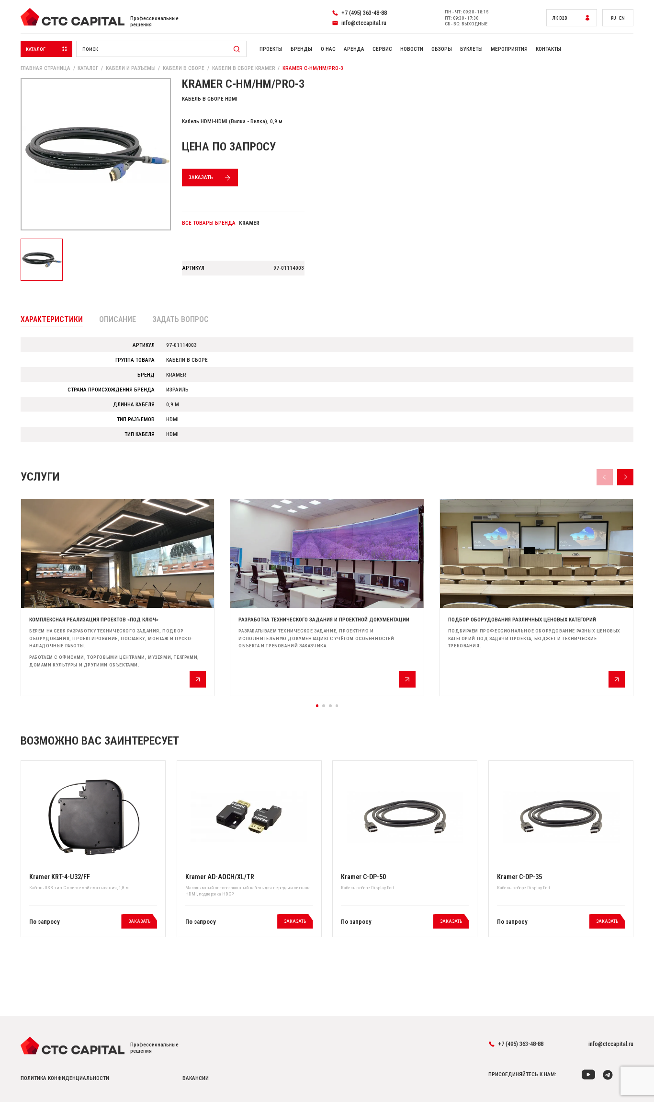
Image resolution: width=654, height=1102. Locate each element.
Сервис (382, 49)
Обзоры (441, 49)
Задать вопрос (180, 319)
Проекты (270, 49)
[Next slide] (625, 477)
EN (622, 18)
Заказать (201, 177)
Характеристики (52, 319)
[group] (117, 597)
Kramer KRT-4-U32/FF (59, 877)
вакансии (195, 1078)
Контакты (548, 49)
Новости (411, 49)
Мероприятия (509, 49)
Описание (117, 319)
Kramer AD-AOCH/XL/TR (219, 877)
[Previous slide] (605, 477)
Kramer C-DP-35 (519, 877)
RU (613, 18)
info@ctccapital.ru (610, 1043)
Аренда (354, 49)
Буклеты (471, 49)
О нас (328, 49)
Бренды (301, 49)
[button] (317, 705)
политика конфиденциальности (65, 1078)
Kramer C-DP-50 (363, 877)
